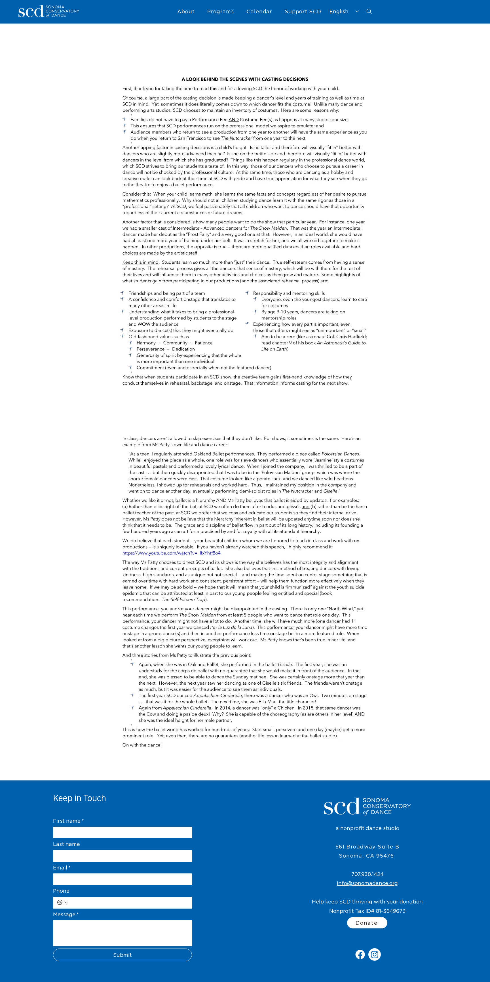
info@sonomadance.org (367, 883)
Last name (66, 844)
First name (68, 820)
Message (66, 914)
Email (62, 867)
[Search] (369, 11)
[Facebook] (360, 954)
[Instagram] (374, 954)
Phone (61, 890)
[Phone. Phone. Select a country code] (62, 902)
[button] (186, 11)
